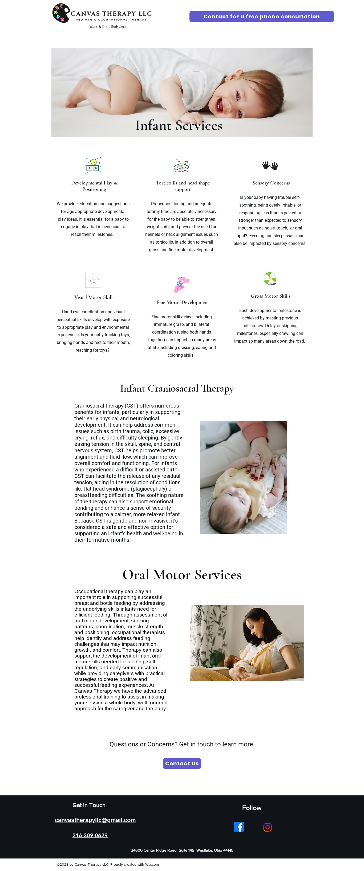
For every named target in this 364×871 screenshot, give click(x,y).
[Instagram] (267, 827)
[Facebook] (239, 827)
